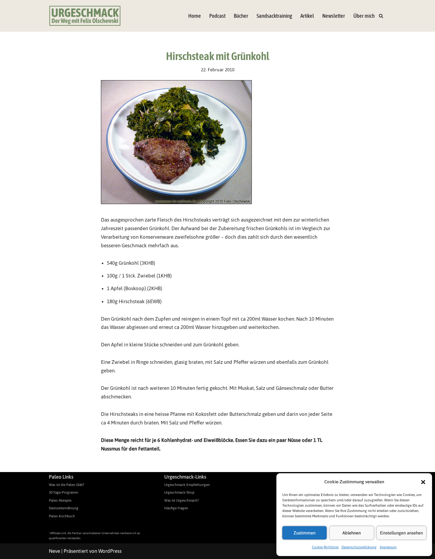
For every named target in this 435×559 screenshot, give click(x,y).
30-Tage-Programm (63, 492)
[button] (423, 482)
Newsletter (333, 16)
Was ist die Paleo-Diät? (66, 485)
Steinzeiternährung (63, 508)
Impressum (388, 547)
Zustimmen (304, 532)
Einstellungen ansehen (401, 532)
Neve (54, 551)
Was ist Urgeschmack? (181, 500)
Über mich (364, 16)
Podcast (217, 16)
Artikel (307, 16)
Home (194, 16)
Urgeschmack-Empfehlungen (187, 485)
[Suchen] (381, 16)
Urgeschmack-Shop (179, 492)
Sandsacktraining (274, 16)
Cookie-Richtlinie (325, 547)
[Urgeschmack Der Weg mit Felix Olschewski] (85, 15)
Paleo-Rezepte (60, 500)
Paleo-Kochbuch (62, 516)
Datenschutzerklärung (359, 547)
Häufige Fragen (176, 508)
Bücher (241, 16)
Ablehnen (351, 532)
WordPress (110, 551)
